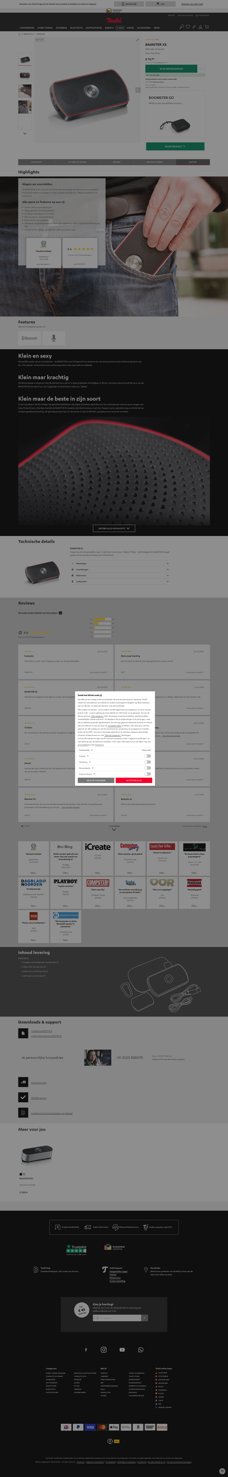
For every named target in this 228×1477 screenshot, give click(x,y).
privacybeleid (83, 744)
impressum (99, 744)
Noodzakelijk (84, 750)
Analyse (82, 756)
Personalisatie (84, 768)
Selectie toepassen (96, 780)
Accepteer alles (134, 780)
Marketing (83, 762)
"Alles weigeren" (97, 716)
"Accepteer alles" (114, 725)
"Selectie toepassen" (112, 735)
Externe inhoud (85, 774)
